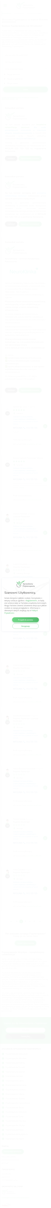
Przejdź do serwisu (25, 620)
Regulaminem (31, 600)
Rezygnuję (25, 626)
